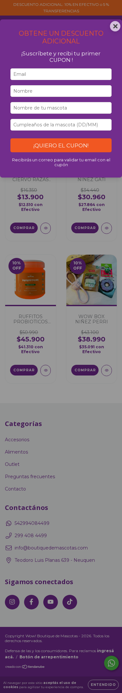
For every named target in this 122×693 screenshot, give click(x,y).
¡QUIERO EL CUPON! (61, 145)
